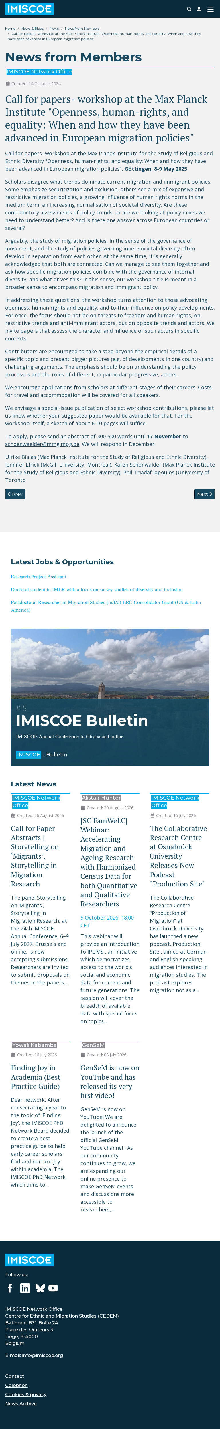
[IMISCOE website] (29, 1259)
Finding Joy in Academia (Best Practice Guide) (35, 1077)
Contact (14, 1376)
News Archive (21, 1403)
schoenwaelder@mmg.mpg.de (42, 444)
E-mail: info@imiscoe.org (34, 1355)
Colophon (16, 1385)
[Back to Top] (209, 1417)
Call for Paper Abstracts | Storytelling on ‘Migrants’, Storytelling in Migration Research (35, 856)
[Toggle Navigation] (210, 9)
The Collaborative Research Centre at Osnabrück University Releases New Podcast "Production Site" (178, 856)
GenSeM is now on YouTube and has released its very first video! (110, 1081)
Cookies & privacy (25, 1394)
